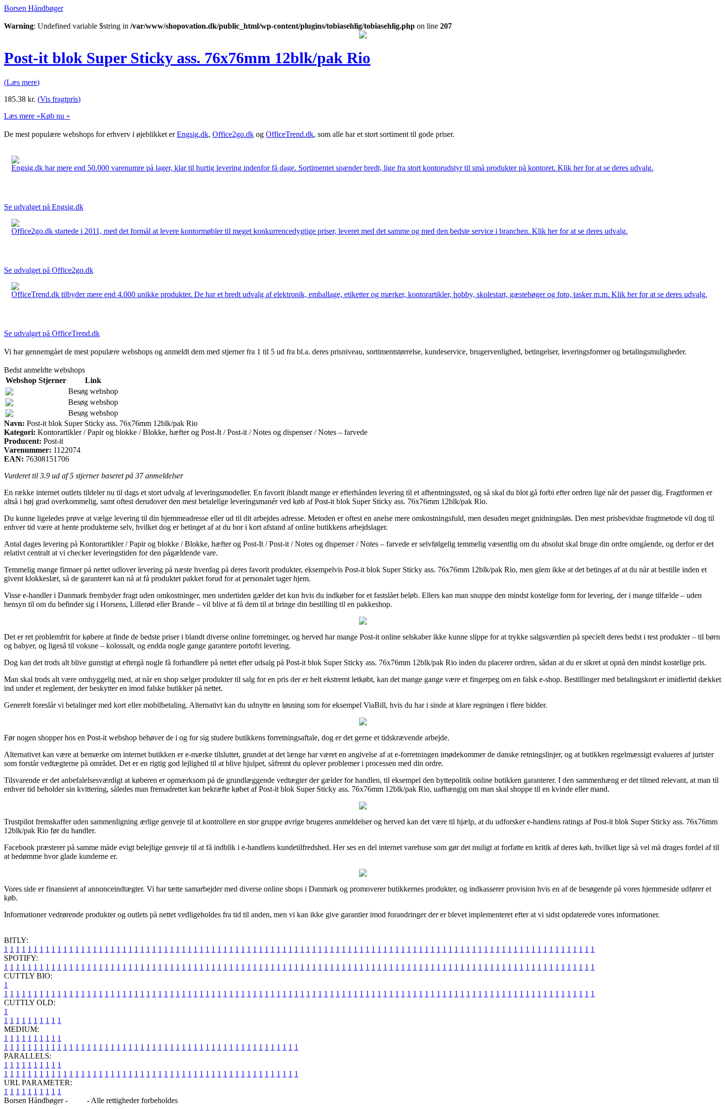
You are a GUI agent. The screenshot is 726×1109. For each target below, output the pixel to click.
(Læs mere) (22, 82)
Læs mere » (22, 116)
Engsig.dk (192, 134)
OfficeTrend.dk (290, 134)
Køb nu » (55, 116)
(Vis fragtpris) (59, 99)
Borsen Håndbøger (33, 8)
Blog (77, 1100)
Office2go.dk (233, 134)
